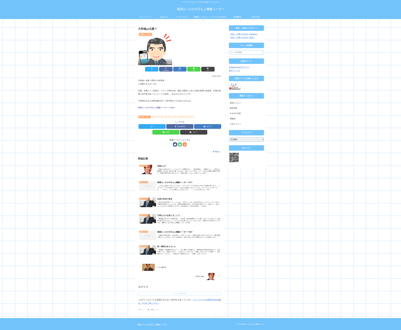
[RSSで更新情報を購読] (185, 144)
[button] (208, 69)
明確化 (232, 119)
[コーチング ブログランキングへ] (234, 88)
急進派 (185, 117)
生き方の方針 (235, 113)
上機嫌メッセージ (145, 117)
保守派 (192, 117)
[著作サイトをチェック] (175, 144)
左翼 (178, 117)
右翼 (172, 117)
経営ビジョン (235, 103)
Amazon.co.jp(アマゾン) (239, 67)
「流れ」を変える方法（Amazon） (243, 34)
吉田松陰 (157, 117)
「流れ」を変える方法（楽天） (242, 37)
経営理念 (233, 108)
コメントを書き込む (179, 293)
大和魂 (165, 117)
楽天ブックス (234, 71)
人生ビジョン (235, 124)
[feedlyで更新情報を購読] (180, 144)
